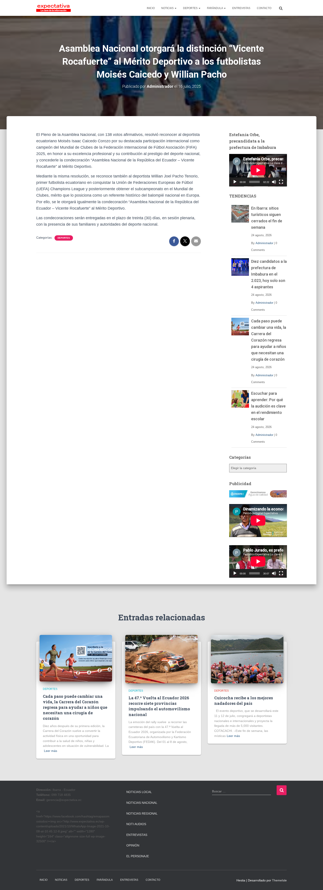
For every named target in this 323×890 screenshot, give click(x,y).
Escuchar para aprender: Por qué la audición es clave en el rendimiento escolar (268, 406)
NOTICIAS (167, 8)
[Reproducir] (235, 182)
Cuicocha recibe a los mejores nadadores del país (243, 700)
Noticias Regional (142, 813)
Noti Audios (136, 824)
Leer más (50, 751)
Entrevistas (136, 835)
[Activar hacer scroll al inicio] (314, 881)
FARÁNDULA (215, 8)
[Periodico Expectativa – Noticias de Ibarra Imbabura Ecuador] (53, 7)
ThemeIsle (279, 880)
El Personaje (137, 856)
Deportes (64, 238)
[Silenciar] (274, 182)
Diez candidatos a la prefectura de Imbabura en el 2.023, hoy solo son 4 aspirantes (269, 274)
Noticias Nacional (141, 802)
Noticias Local (139, 792)
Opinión (132, 845)
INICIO (151, 8)
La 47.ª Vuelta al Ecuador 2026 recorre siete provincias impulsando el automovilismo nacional (159, 706)
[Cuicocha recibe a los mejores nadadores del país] (247, 658)
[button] (175, 8)
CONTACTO (264, 8)
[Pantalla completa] (281, 182)
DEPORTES (190, 8)
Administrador (264, 243)
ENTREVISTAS (241, 8)
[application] (258, 170)
